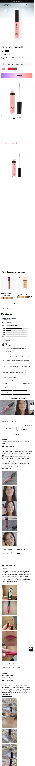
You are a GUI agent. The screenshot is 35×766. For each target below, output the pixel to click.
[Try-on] (19, 277)
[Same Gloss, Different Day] (3, 69)
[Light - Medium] (19, 297)
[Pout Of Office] (12, 69)
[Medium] (23, 297)
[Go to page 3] (17, 303)
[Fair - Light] (21, 297)
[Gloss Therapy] (6, 69)
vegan (3, 43)
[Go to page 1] (14, 303)
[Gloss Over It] (9, 69)
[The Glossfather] (15, 69)
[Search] (27, 5)
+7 (14, 298)
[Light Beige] (2, 298)
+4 (30, 296)
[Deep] (28, 297)
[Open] (31, 5)
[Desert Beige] (7, 298)
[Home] (6, 5)
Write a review (15, 55)
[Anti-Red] (9, 298)
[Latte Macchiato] (12, 298)
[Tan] (26, 297)
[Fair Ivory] (5, 298)
